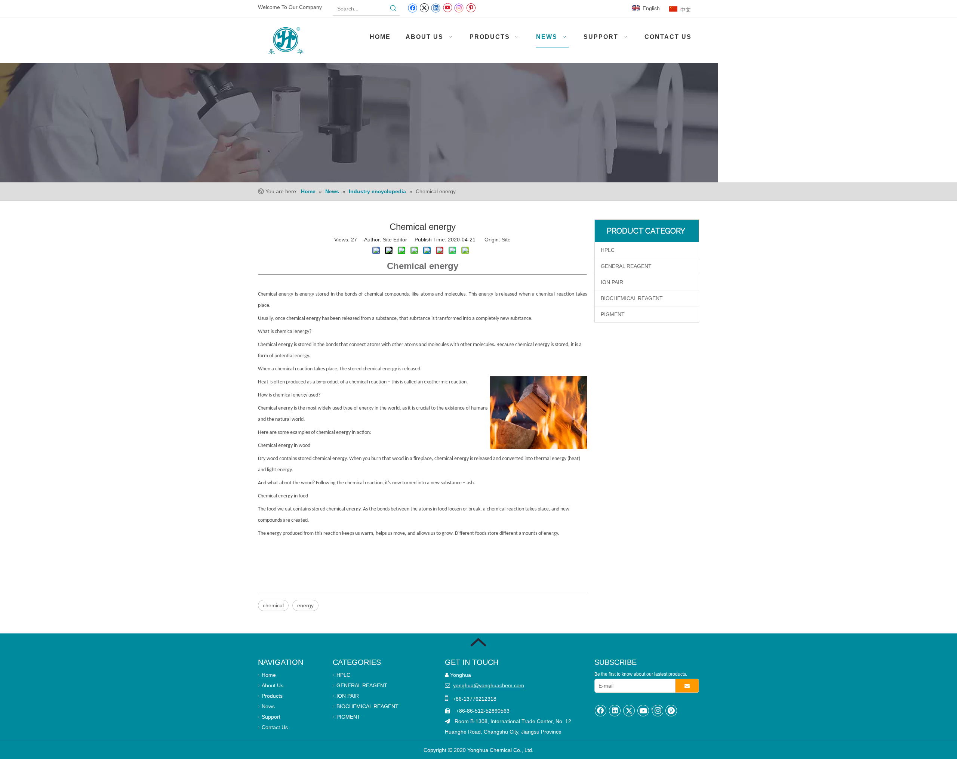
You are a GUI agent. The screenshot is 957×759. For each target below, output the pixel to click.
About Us (272, 685)
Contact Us (275, 727)
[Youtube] (447, 7)
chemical (273, 605)
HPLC (608, 250)
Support (271, 717)
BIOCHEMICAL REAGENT (632, 298)
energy (305, 605)
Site (506, 240)
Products (272, 696)
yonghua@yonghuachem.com (488, 685)
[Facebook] (412, 7)
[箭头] (478, 642)
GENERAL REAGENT (626, 266)
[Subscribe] (687, 686)
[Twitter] (424, 7)
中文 (685, 10)
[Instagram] (459, 7)
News (268, 706)
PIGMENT (613, 314)
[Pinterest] (471, 7)
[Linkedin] (435, 7)
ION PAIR (612, 282)
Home (269, 675)
